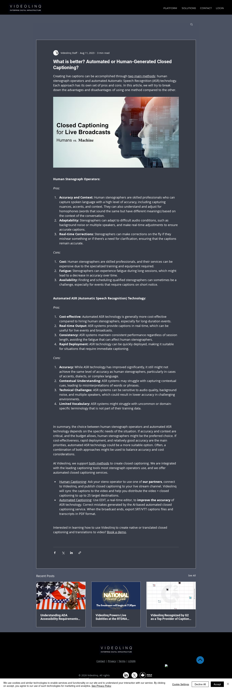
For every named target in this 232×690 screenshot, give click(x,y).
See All (192, 575)
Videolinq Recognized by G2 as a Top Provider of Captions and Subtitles (171, 617)
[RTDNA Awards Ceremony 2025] (116, 595)
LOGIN (132, 661)
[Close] (228, 684)
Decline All (200, 684)
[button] (191, 24)
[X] (134, 675)
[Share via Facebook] (54, 552)
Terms (122, 661)
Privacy (112, 661)
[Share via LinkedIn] (71, 552)
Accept (217, 684)
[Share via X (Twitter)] (63, 552)
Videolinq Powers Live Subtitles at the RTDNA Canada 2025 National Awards (111, 617)
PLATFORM (170, 8)
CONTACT (206, 8)
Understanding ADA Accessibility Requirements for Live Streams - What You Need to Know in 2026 (59, 617)
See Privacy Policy (101, 685)
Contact (100, 661)
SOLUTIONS (189, 8)
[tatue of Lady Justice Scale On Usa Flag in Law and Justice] (60, 595)
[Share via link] (79, 552)
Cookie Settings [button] (180, 684)
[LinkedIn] (126, 675)
